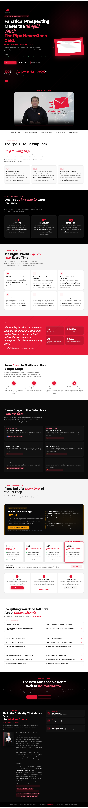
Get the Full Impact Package (19, 527)
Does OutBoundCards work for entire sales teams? (19, 659)
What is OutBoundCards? (12, 624)
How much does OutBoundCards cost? (16, 638)
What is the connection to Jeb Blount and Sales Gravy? (60, 624)
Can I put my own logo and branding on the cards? (58, 646)
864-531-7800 (37, 616)
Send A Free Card (35, 62)
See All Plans (76, 566)
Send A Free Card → (71, 587)
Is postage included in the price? (14, 642)
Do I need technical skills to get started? (56, 655)
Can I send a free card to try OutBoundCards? (57, 663)
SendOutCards (50, 804)
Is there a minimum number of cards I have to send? (59, 642)
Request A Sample (44, 589)
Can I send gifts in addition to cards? (15, 646)
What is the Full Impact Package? (54, 638)
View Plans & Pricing (17, 587)
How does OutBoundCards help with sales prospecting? (60, 628)
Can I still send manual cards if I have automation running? (60, 659)
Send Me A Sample (24, 62)
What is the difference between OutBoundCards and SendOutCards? (19, 629)
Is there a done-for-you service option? (16, 663)
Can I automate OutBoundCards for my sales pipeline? (20, 655)
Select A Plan (11, 62)
